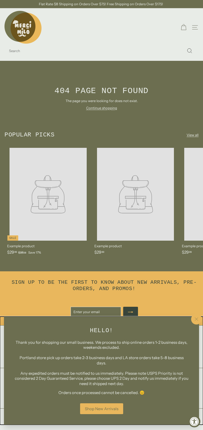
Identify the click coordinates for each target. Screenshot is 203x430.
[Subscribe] (130, 312)
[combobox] (101, 51)
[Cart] (183, 27)
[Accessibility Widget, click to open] (194, 421)
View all (193, 135)
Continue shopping (101, 108)
